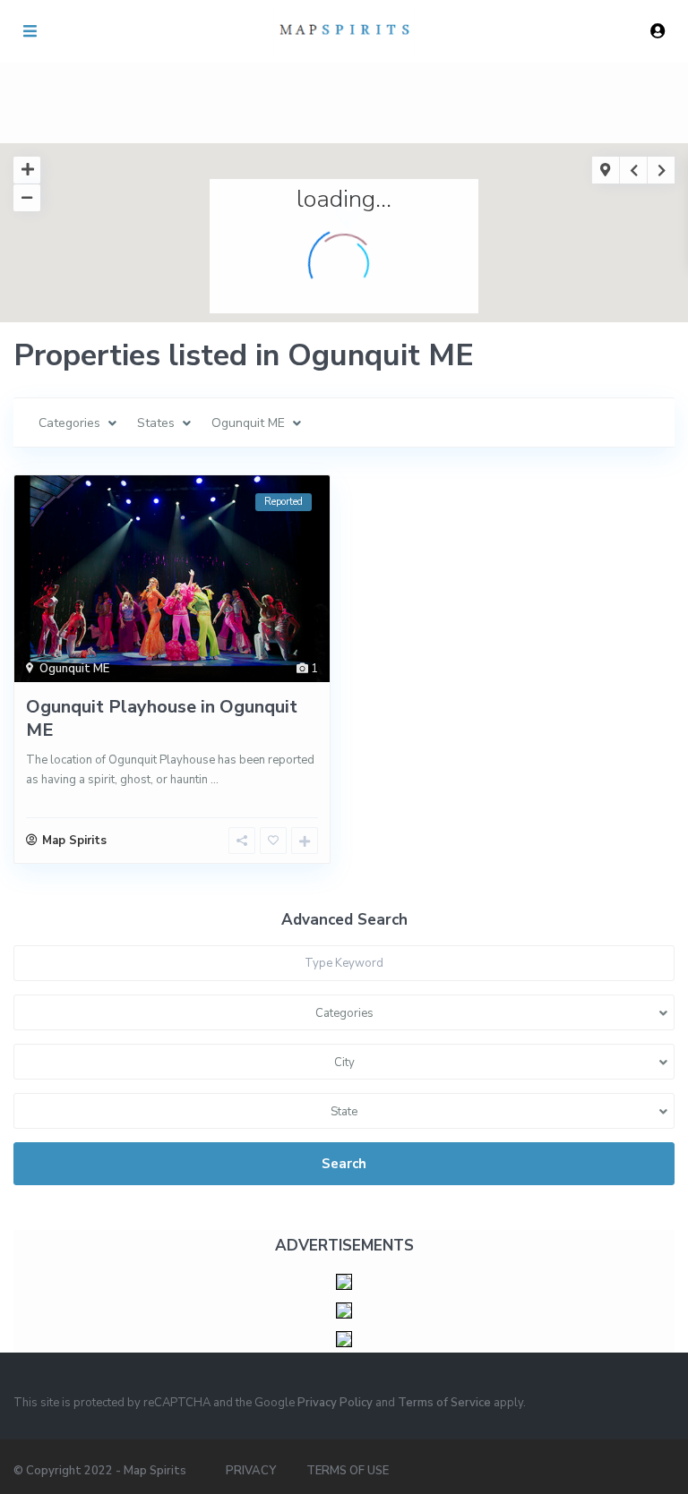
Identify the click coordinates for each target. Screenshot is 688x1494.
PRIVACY (251, 1471)
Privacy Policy (335, 1403)
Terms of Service (444, 1403)
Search (344, 1164)
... (215, 780)
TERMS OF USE (347, 1471)
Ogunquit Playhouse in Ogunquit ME (161, 718)
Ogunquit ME (74, 669)
